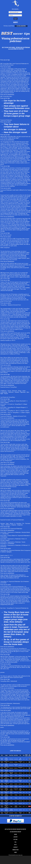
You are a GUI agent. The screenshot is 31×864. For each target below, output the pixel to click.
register (23, 26)
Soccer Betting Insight (15, 831)
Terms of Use (15, 849)
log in (18, 26)
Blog (15, 844)
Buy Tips (15, 839)
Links (15, 852)
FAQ (15, 842)
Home (15, 834)
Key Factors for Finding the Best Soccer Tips (15, 829)
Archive (15, 837)
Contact (15, 847)
